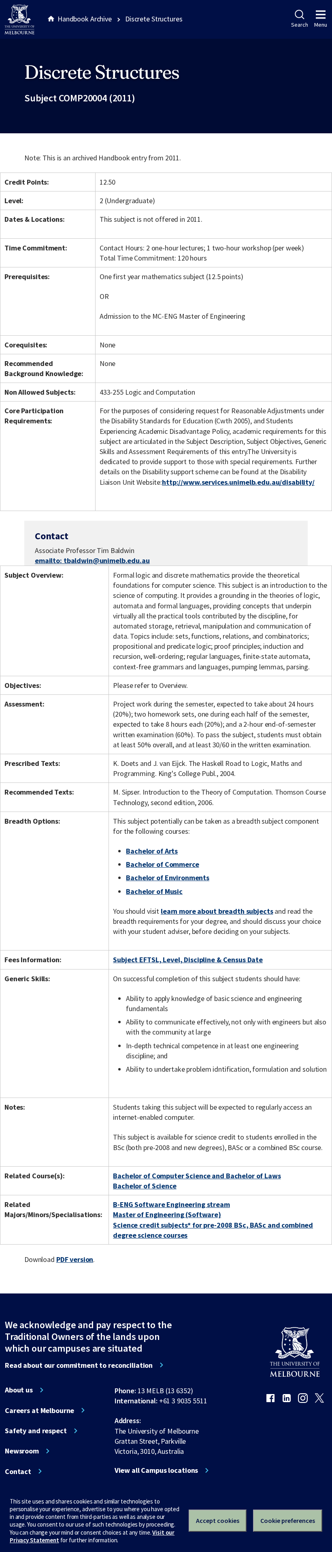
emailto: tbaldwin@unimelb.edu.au (92, 560)
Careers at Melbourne (39, 1410)
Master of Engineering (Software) (167, 1214)
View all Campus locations (156, 1470)
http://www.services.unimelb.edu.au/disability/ (238, 482)
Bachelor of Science (144, 1185)
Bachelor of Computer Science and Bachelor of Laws (197, 1175)
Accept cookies (217, 1520)
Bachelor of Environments (167, 877)
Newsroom (22, 1451)
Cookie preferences (287, 1520)
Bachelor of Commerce (162, 864)
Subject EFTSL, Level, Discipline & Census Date (188, 959)
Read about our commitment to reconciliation (79, 1365)
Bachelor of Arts (152, 851)
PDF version (75, 1259)
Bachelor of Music (154, 891)
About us (19, 1390)
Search (299, 24)
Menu (320, 24)
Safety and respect (36, 1430)
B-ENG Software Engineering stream (171, 1204)
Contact (18, 1471)
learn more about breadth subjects (217, 911)
